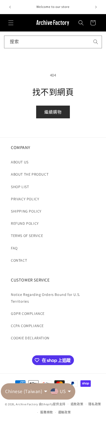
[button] (11, 23)
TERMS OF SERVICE (27, 235)
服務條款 (46, 412)
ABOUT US (20, 162)
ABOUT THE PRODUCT (29, 174)
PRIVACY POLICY (25, 199)
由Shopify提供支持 (52, 404)
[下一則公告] (96, 7)
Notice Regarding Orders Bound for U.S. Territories (45, 298)
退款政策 (77, 404)
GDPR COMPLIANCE (28, 313)
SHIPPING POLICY (26, 211)
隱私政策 (94, 404)
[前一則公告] (10, 7)
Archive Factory (27, 404)
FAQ (14, 248)
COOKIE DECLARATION (30, 338)
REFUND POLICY (25, 223)
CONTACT (19, 260)
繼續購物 (53, 112)
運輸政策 (64, 412)
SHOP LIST (20, 186)
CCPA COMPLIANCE (27, 325)
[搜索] (96, 42)
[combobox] (53, 42)
